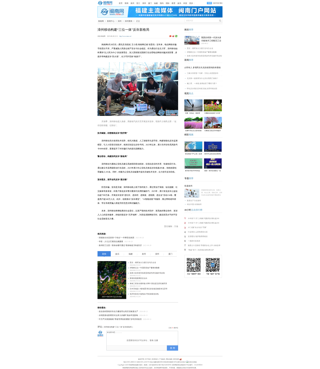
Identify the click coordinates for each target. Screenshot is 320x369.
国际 (168, 3)
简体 (217, 3)
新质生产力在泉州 (194, 201)
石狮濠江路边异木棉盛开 (212, 130)
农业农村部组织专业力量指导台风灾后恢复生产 (118, 311)
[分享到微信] (176, 36)
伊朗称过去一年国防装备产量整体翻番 (145, 268)
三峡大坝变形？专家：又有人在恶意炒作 (202, 73)
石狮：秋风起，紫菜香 (192, 113)
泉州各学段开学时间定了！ (192, 171)
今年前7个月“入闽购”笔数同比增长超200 (203, 218)
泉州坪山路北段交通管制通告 (212, 154)
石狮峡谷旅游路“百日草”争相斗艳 (212, 113)
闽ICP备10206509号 (164, 365)
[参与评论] (170, 36)
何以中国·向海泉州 (194, 204)
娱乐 (179, 3)
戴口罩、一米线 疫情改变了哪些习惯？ (202, 83)
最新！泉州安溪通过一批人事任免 (212, 171)
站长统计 (183, 362)
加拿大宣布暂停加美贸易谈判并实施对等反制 (147, 273)
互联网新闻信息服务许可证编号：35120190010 (187, 365)
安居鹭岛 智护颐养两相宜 (198, 236)
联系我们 (155, 359)
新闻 (126, 3)
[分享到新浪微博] (173, 36)
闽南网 (101, 21)
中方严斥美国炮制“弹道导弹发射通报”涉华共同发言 (120, 319)
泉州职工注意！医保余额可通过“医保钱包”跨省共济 (120, 245)
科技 (185, 3)
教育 (173, 3)
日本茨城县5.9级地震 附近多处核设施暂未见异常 (149, 289)
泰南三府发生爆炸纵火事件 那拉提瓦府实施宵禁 (148, 283)
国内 (162, 3)
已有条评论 (173, 328)
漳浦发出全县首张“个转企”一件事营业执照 (116, 238)
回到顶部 (176, 359)
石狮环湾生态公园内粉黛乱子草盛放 (193, 131)
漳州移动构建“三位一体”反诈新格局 (118, 327)
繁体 (221, 3)
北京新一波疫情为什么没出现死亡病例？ (202, 78)
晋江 (138, 3)
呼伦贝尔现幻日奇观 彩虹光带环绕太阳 (202, 89)
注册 (214, 3)
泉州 (132, 3)
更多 (191, 3)
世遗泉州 (188, 186)
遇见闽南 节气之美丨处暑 (193, 154)
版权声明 (141, 359)
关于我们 (148, 359)
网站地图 (169, 359)
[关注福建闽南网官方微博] (181, 359)
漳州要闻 (128, 21)
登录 (151, 340)
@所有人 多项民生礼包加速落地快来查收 (202, 67)
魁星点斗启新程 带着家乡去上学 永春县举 (204, 245)
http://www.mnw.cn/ (125, 36)
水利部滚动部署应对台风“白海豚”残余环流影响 (118, 315)
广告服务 (162, 359)
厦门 (150, 3)
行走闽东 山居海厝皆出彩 (198, 232)
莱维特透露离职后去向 (138, 278)
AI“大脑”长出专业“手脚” (197, 227)
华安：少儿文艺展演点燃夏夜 (111, 242)
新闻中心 (110, 21)
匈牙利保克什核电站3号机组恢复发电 (144, 294)
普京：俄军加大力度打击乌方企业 (143, 262)
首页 (120, 3)
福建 (156, 3)
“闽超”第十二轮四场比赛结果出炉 (201, 250)
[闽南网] (106, 3)
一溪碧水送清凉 (194, 241)
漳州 (144, 3)
